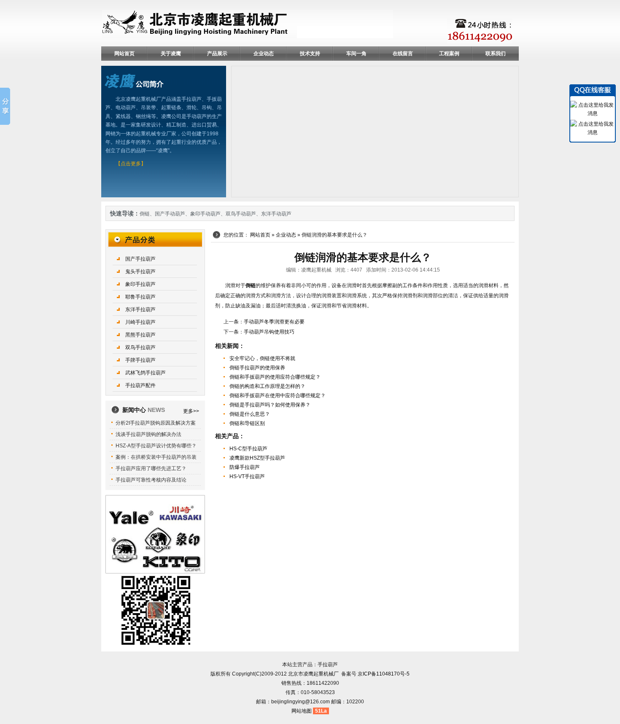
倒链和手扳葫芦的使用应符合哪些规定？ (275, 377)
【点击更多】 (131, 164)
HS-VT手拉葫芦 (247, 476)
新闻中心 (143, 409)
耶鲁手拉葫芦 (140, 297)
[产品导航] (155, 239)
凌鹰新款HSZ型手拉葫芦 (257, 458)
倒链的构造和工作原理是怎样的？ (267, 386)
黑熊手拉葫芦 (140, 335)
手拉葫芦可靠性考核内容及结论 (151, 480)
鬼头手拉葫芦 (140, 272)
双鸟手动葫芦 (241, 214)
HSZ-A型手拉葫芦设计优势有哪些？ (156, 446)
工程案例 (449, 54)
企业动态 (263, 54)
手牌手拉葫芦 (140, 360)
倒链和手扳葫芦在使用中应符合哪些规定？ (277, 395)
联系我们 (495, 54)
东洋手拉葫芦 (140, 309)
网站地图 (301, 711)
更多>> (191, 411)
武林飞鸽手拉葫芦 (145, 373)
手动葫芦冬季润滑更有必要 (274, 322)
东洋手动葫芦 (276, 214)
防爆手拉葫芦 (244, 467)
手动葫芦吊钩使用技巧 (269, 332)
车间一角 (356, 54)
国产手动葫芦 (170, 214)
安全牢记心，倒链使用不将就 (262, 358)
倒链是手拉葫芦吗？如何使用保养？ (269, 405)
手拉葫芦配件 (140, 385)
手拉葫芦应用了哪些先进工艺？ (151, 468)
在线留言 (403, 54)
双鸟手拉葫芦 (140, 347)
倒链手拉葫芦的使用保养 (257, 368)
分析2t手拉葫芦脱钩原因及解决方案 (156, 423)
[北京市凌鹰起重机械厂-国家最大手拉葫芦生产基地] (247, 24)
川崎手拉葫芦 (140, 322)
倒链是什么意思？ (249, 414)
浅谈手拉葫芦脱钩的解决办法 (148, 434)
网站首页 (124, 54)
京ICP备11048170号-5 (384, 674)
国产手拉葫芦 (140, 259)
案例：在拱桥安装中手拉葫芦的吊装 (156, 457)
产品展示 (217, 54)
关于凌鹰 (171, 54)
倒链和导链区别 (247, 423)
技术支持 (310, 54)
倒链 (145, 214)
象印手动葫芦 (205, 214)
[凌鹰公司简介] (134, 80)
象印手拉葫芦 (140, 284)
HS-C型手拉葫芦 (248, 449)
